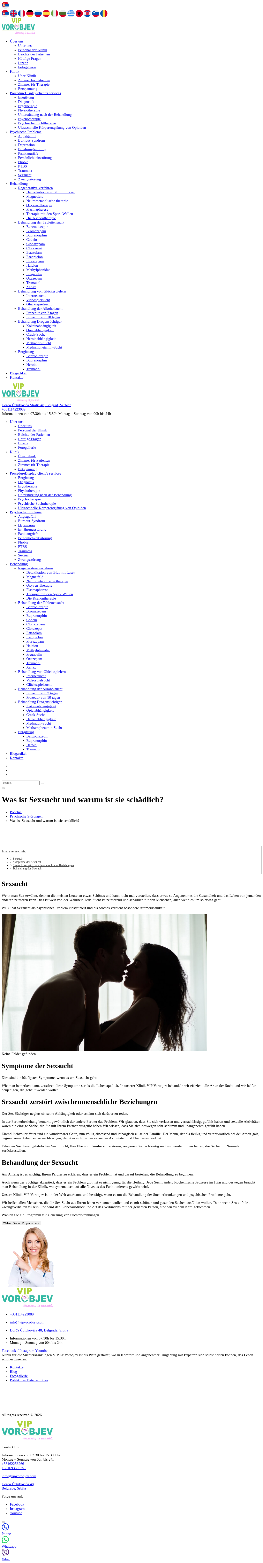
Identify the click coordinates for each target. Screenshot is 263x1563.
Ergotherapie (27, 106)
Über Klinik (27, 76)
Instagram (17, 1509)
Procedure (35, 93)
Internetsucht (36, 296)
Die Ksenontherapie (41, 218)
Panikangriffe (28, 153)
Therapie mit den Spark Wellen (49, 214)
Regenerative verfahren (35, 188)
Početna (16, 812)
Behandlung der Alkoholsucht (40, 308)
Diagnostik (26, 102)
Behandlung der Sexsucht (27, 868)
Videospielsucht (38, 300)
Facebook (17, 1504)
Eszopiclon (34, 257)
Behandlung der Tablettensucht (41, 222)
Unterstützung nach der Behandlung (45, 114)
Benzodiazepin (37, 227)
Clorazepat (34, 248)
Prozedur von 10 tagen (43, 317)
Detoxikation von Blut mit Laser (50, 192)
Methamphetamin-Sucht (44, 347)
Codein (31, 239)
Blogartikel (18, 373)
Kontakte (16, 377)
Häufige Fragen (29, 58)
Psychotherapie (29, 119)
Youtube (16, 1513)
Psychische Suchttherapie (37, 123)
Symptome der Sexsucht (27, 861)
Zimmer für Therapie (34, 84)
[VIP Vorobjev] (18, 33)
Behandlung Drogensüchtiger (40, 321)
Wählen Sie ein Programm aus (21, 1223)
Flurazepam (35, 261)
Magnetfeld (34, 196)
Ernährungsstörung (32, 149)
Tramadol (33, 283)
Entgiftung (26, 97)
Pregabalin (34, 274)
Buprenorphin (36, 235)
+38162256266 (13, 1464)
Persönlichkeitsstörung (35, 158)
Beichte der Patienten (34, 54)
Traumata (25, 171)
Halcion (32, 265)
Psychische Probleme (26, 132)
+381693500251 (14, 1468)
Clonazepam (35, 244)
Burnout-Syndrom (31, 140)
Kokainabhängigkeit (41, 326)
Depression (26, 145)
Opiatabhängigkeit (40, 330)
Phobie (23, 162)
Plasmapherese (37, 209)
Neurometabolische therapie (47, 201)
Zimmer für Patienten (34, 80)
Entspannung (27, 89)
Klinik (14, 71)
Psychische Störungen (26, 816)
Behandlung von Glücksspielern (42, 291)
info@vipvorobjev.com (19, 1476)
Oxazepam (34, 278)
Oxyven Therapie (39, 205)
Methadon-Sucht (38, 343)
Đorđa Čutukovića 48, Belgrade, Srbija (18, 1486)
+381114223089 (13, 409)
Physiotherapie (29, 110)
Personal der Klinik (32, 50)
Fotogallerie (27, 67)
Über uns (16, 41)
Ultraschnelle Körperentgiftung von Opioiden (52, 127)
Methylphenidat (38, 270)
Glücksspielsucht (39, 304)
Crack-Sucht (35, 334)
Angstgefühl (27, 136)
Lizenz (23, 63)
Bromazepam (36, 231)
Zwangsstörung (29, 179)
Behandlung (19, 183)
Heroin (31, 364)
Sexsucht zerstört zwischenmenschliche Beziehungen (43, 865)
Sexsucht (24, 175)
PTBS (22, 166)
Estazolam (34, 252)
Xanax (31, 287)
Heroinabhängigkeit (41, 339)
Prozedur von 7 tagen (42, 313)
